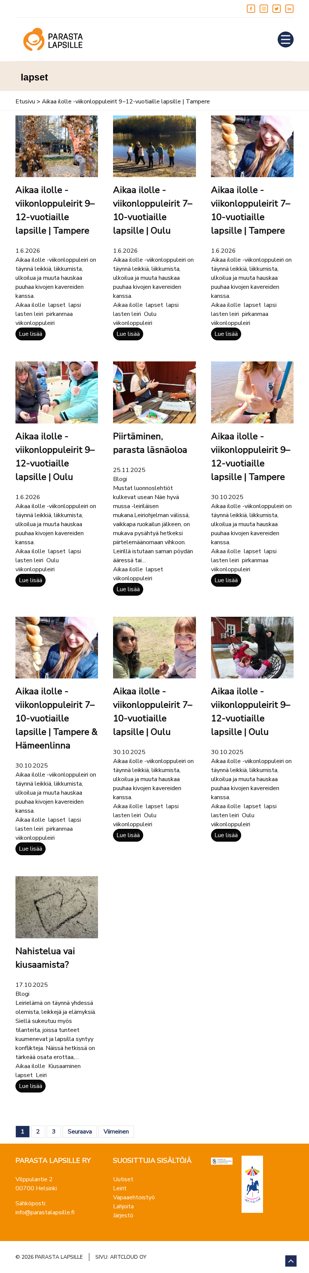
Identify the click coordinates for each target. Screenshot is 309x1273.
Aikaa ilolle (30, 305)
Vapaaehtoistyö (134, 1197)
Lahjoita (123, 1206)
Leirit (120, 1188)
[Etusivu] (53, 39)
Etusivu (25, 101)
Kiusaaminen (64, 1066)
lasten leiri (29, 314)
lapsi (75, 305)
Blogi (120, 479)
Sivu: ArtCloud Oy (121, 1257)
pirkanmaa (59, 314)
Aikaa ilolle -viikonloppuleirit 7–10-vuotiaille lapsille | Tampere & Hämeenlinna (56, 718)
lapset (57, 305)
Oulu (150, 314)
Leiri (41, 1075)
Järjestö (123, 1215)
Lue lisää (30, 334)
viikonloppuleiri (35, 323)
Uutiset (123, 1179)
